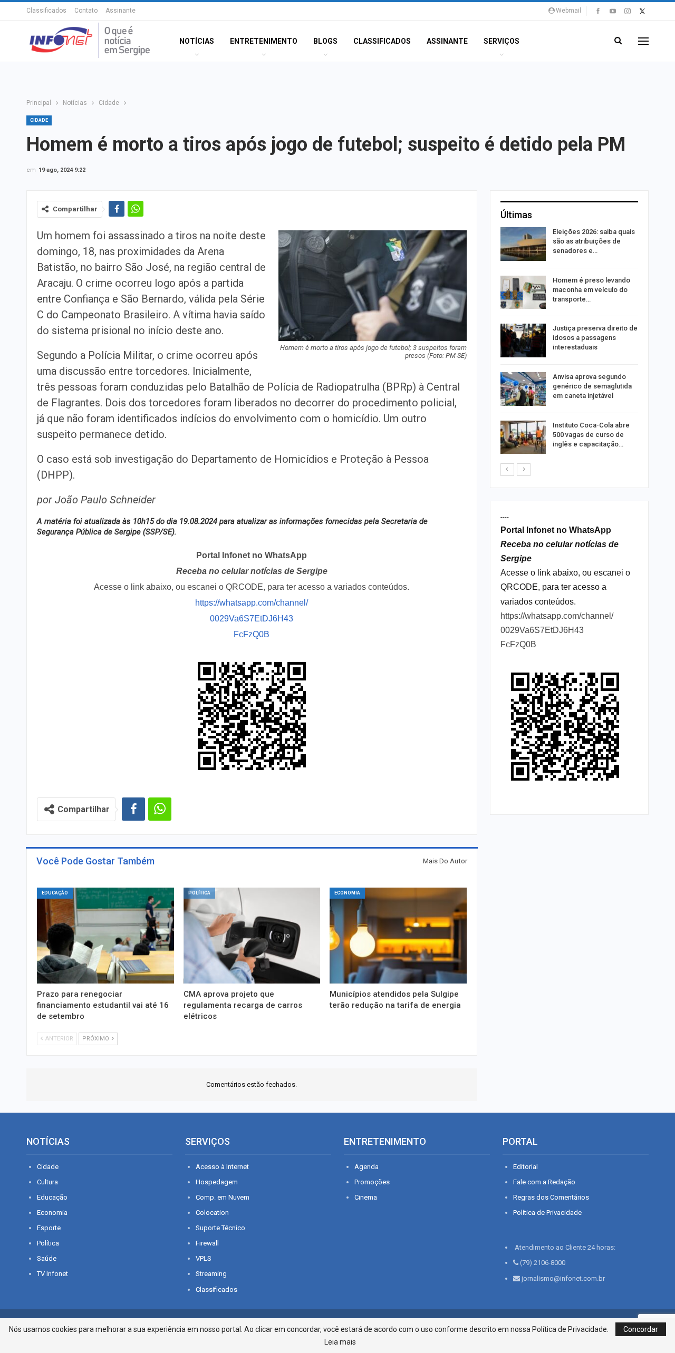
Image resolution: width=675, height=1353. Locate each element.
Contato (86, 10)
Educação (55, 892)
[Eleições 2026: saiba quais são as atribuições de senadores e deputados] (523, 244)
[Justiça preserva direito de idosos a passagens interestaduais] (523, 340)
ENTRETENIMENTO (263, 41)
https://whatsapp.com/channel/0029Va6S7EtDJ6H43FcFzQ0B (251, 618)
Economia (347, 892)
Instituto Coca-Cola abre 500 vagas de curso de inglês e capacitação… (591, 434)
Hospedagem (217, 1182)
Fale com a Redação (544, 1182)
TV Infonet (52, 1274)
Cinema (365, 1197)
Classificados (46, 10)
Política (199, 892)
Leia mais (340, 1342)
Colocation (212, 1212)
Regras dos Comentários (551, 1197)
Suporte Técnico (220, 1228)
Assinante (120, 10)
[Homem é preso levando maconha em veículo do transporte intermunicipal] (523, 292)
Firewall (207, 1243)
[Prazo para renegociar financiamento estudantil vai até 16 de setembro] (105, 936)
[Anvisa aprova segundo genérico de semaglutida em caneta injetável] (523, 389)
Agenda (366, 1167)
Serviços (501, 41)
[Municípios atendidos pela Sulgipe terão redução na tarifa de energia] (398, 936)
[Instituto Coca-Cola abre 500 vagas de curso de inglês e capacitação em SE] (523, 437)
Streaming (211, 1274)
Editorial (525, 1167)
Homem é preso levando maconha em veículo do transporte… (591, 289)
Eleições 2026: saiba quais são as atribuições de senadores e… (594, 241)
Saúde (46, 1258)
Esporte (49, 1228)
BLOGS (325, 41)
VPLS (203, 1258)
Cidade (39, 120)
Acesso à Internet (222, 1167)
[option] (569, 342)
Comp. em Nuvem (222, 1197)
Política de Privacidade (547, 1212)
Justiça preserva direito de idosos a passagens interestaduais (595, 337)
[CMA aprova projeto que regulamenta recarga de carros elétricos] (252, 936)
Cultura (47, 1182)
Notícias (196, 41)
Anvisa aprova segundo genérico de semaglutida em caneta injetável (592, 386)
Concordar (640, 1329)
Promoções (372, 1182)
